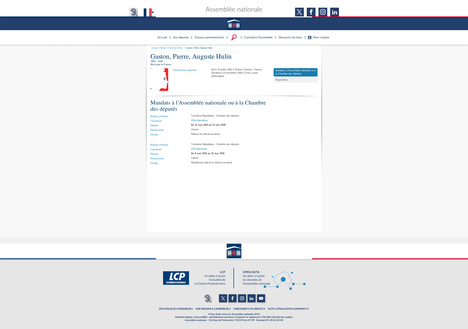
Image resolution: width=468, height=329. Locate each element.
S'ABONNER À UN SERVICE (248, 309)
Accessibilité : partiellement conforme (214, 317)
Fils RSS (267, 317)
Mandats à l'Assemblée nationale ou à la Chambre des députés (295, 72)
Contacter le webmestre (248, 317)
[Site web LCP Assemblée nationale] (197, 278)
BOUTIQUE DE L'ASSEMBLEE (175, 309)
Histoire (163, 48)
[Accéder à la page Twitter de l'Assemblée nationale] (299, 12)
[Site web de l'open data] (271, 278)
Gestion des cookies (282, 317)
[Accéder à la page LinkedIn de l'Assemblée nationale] (334, 12)
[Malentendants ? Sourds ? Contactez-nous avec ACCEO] (133, 12)
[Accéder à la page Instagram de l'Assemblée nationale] (322, 12)
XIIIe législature (199, 120)
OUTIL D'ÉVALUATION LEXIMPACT (287, 309)
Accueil (154, 48)
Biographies (281, 80)
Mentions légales (184, 317)
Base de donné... (176, 48)
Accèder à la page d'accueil (161, 35)
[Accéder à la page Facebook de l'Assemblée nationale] (311, 12)
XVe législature (199, 149)
